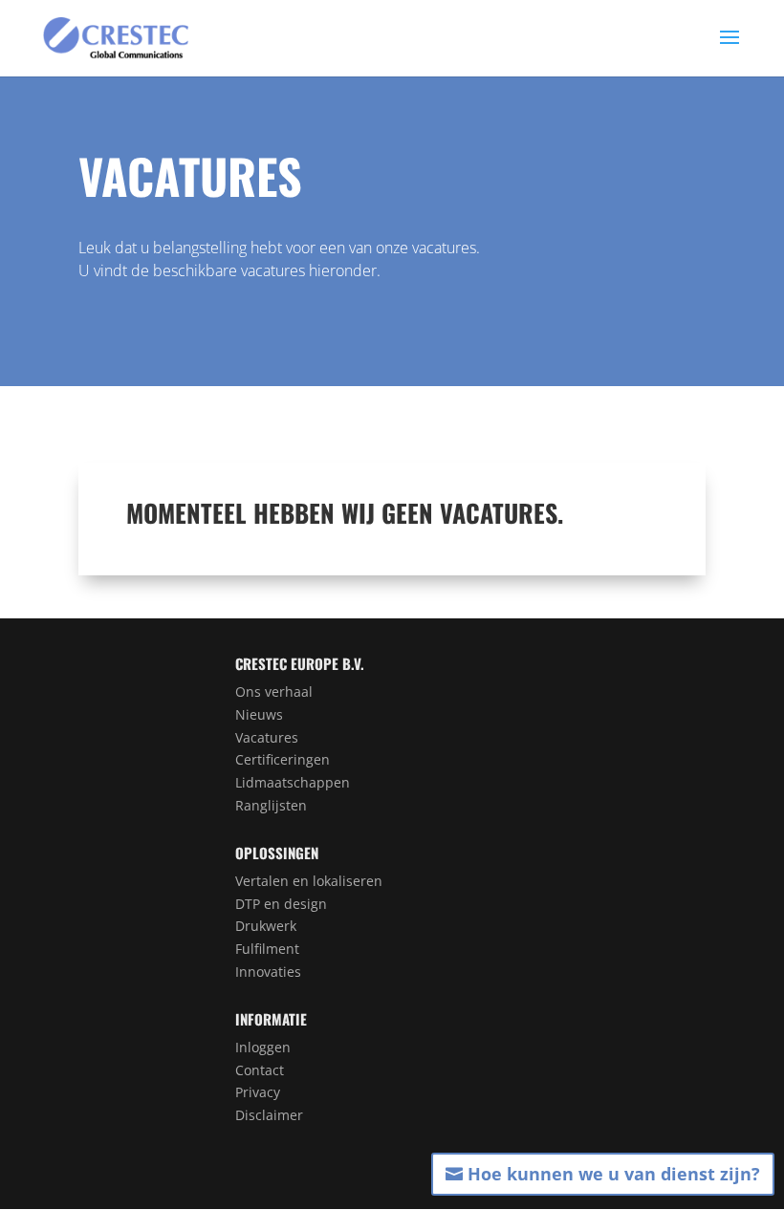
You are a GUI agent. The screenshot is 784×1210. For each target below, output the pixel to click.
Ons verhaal (274, 691)
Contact (259, 1070)
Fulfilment (267, 949)
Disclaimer (269, 1115)
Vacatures (266, 737)
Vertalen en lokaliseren (308, 881)
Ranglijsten (271, 805)
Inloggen (263, 1047)
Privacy (257, 1092)
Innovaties (268, 971)
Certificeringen (282, 759)
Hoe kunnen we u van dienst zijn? (614, 1173)
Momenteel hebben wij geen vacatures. (344, 512)
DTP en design (281, 904)
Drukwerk (265, 926)
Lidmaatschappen (292, 782)
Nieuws (259, 714)
